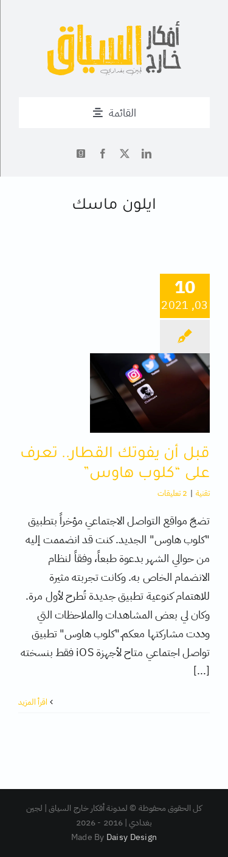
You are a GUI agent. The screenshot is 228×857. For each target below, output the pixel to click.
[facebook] (103, 153)
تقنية (203, 493)
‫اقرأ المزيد (34, 702)
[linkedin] (146, 153)
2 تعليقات (172, 493)
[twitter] (125, 153)
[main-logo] (114, 26)
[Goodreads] (81, 153)
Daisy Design (131, 837)
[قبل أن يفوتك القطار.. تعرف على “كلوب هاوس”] (150, 393)
